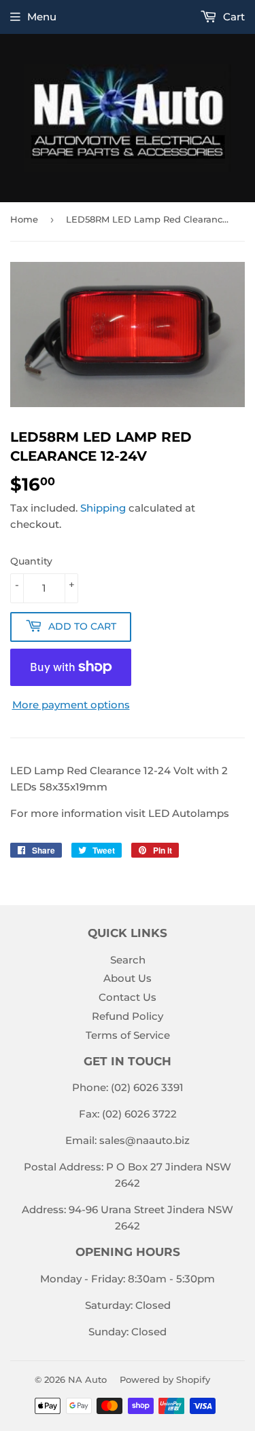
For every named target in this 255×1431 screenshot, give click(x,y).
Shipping (103, 507)
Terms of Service (128, 1035)
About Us (127, 978)
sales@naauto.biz (144, 1140)
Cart (232, 16)
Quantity (31, 561)
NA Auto (87, 1379)
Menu (41, 16)
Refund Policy (127, 1016)
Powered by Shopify (165, 1379)
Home (24, 219)
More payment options (71, 704)
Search (128, 959)
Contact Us (127, 997)
